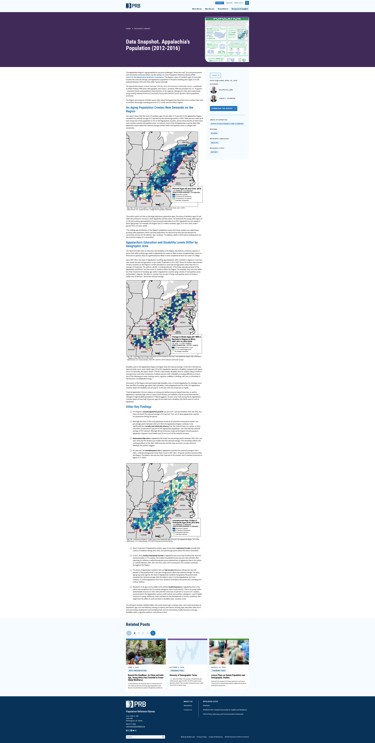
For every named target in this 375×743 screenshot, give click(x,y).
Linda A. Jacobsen (227, 98)
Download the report (222, 108)
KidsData (206, 705)
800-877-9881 (131, 724)
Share (214, 75)
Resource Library (142, 28)
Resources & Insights (240, 9)
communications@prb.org (135, 726)
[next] (152, 633)
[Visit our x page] (136, 730)
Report (214, 152)
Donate (219, 3)
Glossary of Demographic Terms (183, 675)
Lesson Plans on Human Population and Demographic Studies (228, 676)
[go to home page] (133, 8)
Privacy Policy (202, 737)
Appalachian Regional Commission (150, 77)
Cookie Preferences (216, 737)
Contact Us (188, 710)
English (214, 143)
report (128, 77)
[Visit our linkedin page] (131, 730)
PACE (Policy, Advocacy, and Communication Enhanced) (223, 714)
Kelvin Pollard (226, 90)
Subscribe (229, 3)
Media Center (238, 3)
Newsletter (188, 705)
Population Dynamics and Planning (227, 124)
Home (128, 29)
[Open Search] (247, 3)
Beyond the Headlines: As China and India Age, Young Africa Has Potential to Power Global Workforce (145, 677)
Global (214, 133)
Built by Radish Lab (188, 737)
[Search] (163, 737)
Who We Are (209, 9)
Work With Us (223, 9)
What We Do (197, 9)
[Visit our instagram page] (129, 730)
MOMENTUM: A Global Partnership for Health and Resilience (225, 710)
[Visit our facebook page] (127, 730)
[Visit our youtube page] (133, 730)
